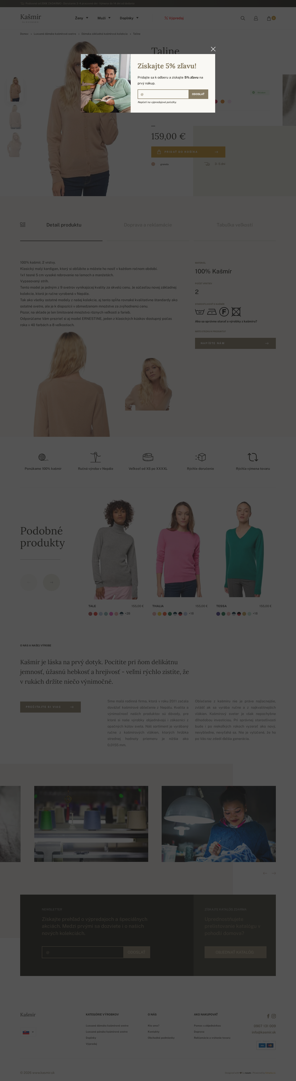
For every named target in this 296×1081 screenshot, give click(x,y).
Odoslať (198, 94)
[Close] (212, 49)
